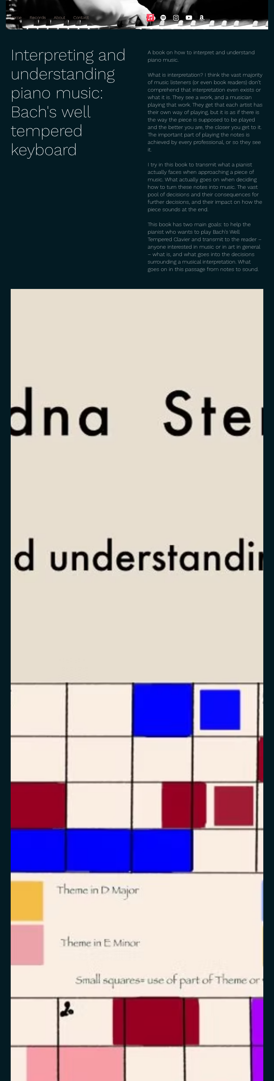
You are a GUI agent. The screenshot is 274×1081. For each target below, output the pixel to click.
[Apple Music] (150, 17)
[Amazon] (202, 17)
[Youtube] (189, 17)
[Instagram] (176, 17)
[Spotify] (163, 17)
